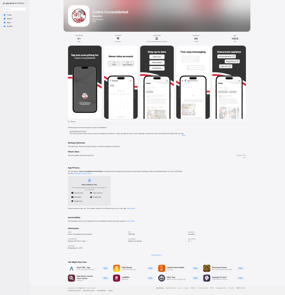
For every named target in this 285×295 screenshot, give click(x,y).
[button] (14, 15)
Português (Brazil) (221, 288)
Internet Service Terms (74, 290)
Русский (186, 288)
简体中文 (193, 288)
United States (159, 288)
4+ (189, 241)
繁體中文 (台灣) (240, 288)
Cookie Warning (101, 290)
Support (110, 290)
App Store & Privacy (89, 290)
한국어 (212, 288)
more (183, 135)
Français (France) (203, 288)
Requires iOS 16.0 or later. (77, 241)
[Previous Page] (65, 273)
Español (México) (171, 288)
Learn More (131, 208)
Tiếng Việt (231, 288)
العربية (179, 288)
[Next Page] (248, 273)
